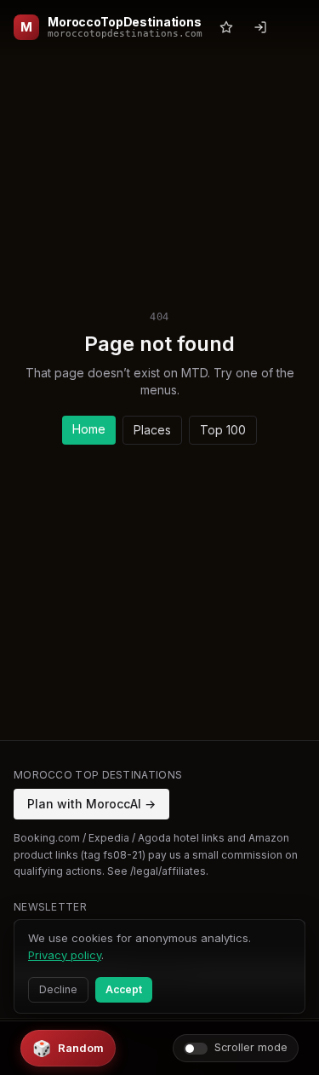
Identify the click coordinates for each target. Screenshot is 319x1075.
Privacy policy (64, 955)
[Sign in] (260, 27)
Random (68, 1048)
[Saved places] (226, 27)
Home (88, 429)
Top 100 (223, 430)
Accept (123, 989)
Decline (58, 989)
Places (152, 430)
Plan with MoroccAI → (91, 803)
